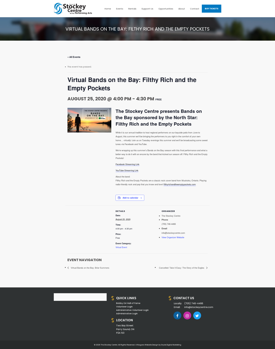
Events (119, 8)
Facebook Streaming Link (127, 164)
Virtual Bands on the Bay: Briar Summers (89, 267)
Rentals (132, 8)
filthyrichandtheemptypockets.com (180, 184)
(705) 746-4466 (193, 303)
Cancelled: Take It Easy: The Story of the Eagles (182, 267)
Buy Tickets (211, 8)
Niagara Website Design (147, 345)
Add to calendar (130, 197)
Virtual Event (121, 247)
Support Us (147, 8)
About (181, 8)
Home (108, 8)
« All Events (73, 57)
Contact (194, 8)
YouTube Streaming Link (127, 170)
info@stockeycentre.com (198, 307)
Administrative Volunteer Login (132, 310)
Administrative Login (127, 313)
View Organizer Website (173, 237)
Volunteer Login (124, 306)
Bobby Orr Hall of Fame (128, 303)
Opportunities (165, 8)
